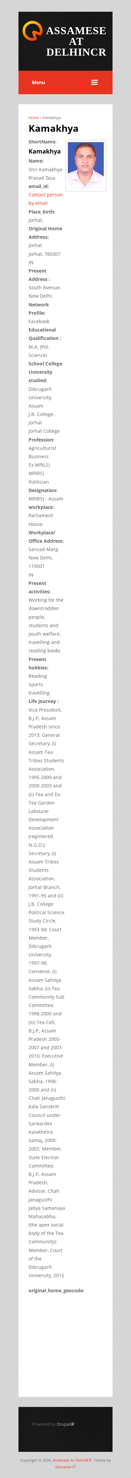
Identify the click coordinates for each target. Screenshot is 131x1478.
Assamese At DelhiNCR (72, 1460)
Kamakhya (45, 151)
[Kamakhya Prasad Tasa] (88, 192)
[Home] (32, 40)
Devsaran (65, 1466)
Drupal (65, 1424)
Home (34, 117)
